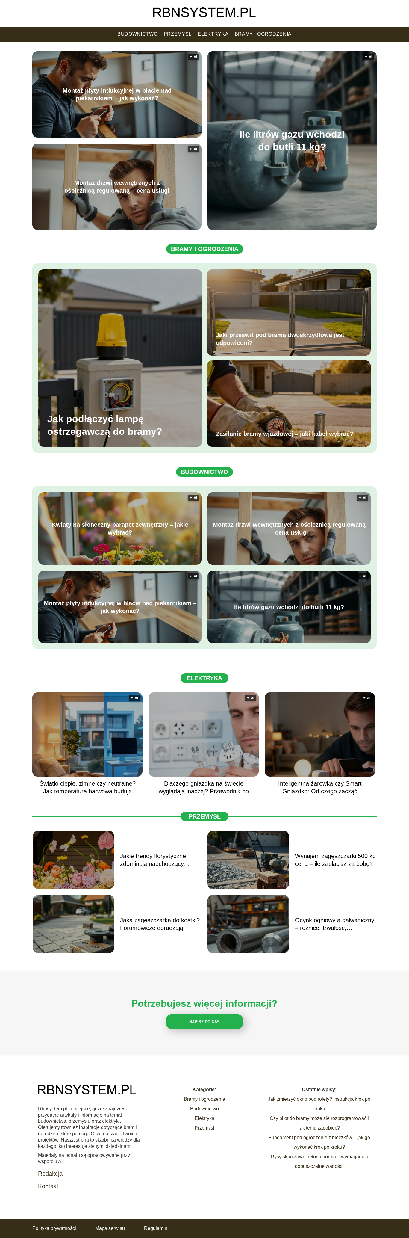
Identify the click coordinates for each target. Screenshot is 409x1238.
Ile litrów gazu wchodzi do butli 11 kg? (292, 140)
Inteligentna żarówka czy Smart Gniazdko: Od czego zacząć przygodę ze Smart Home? (320, 787)
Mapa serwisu (110, 1228)
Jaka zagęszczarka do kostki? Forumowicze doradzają (160, 924)
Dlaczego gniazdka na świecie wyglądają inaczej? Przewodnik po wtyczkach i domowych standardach (204, 787)
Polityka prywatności (54, 1228)
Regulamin (155, 1228)
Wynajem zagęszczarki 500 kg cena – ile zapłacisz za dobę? (335, 860)
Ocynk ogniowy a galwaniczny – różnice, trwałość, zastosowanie (334, 924)
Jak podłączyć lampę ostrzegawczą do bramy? (104, 425)
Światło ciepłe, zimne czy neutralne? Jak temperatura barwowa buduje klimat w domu (88, 787)
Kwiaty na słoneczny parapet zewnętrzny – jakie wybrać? (120, 528)
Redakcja (50, 1173)
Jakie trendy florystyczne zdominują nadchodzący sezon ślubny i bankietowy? (156, 860)
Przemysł (178, 34)
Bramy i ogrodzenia (263, 34)
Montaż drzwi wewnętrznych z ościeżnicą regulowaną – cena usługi (116, 186)
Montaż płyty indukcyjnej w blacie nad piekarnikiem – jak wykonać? (117, 94)
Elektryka (213, 34)
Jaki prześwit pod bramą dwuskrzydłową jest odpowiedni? (280, 339)
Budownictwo (137, 34)
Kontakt (48, 1186)
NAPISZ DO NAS (204, 1022)
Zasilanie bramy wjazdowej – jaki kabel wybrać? (284, 434)
